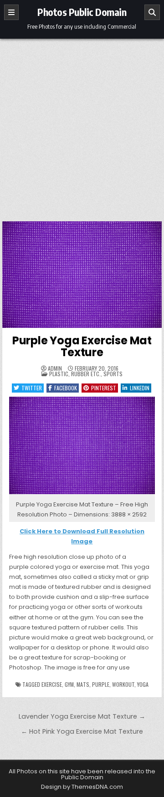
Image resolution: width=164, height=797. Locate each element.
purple (100, 684)
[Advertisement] (82, 125)
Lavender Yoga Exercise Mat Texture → (82, 716)
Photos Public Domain (81, 11)
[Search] (152, 12)
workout (123, 684)
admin (55, 368)
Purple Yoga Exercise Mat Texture (82, 346)
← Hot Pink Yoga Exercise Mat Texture (82, 731)
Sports (113, 374)
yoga (143, 684)
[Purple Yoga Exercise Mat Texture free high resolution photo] (82, 494)
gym (69, 684)
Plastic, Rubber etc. (75, 374)
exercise (51, 684)
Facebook (65, 388)
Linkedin (139, 388)
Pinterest (103, 388)
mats (83, 684)
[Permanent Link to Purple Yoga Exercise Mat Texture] (82, 274)
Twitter (31, 388)
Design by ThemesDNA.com (82, 786)
